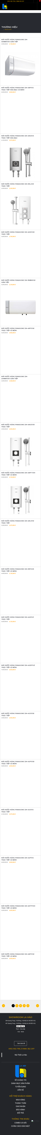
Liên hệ (20, 1090)
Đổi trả (20, 1113)
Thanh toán (20, 1103)
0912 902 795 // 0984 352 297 (15, 1)
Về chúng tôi (20, 1080)
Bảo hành (20, 1110)
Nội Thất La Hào (21, 1055)
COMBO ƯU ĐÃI (20, 1123)
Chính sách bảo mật (20, 1126)
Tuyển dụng (20, 1087)
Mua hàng (20, 1100)
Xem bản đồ (21, 1043)
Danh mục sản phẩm (20, 1083)
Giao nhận (20, 1106)
